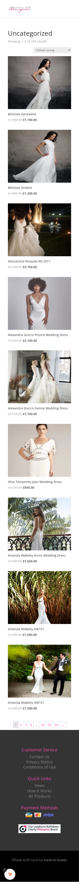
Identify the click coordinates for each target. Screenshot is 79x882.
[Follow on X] (34, 873)
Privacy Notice (39, 762)
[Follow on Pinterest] (44, 873)
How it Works (39, 790)
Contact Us (40, 756)
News (39, 785)
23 (49, 725)
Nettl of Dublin (55, 860)
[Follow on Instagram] (55, 873)
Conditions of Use (39, 767)
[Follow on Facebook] (23, 873)
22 (42, 725)
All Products (40, 796)
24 (56, 725)
